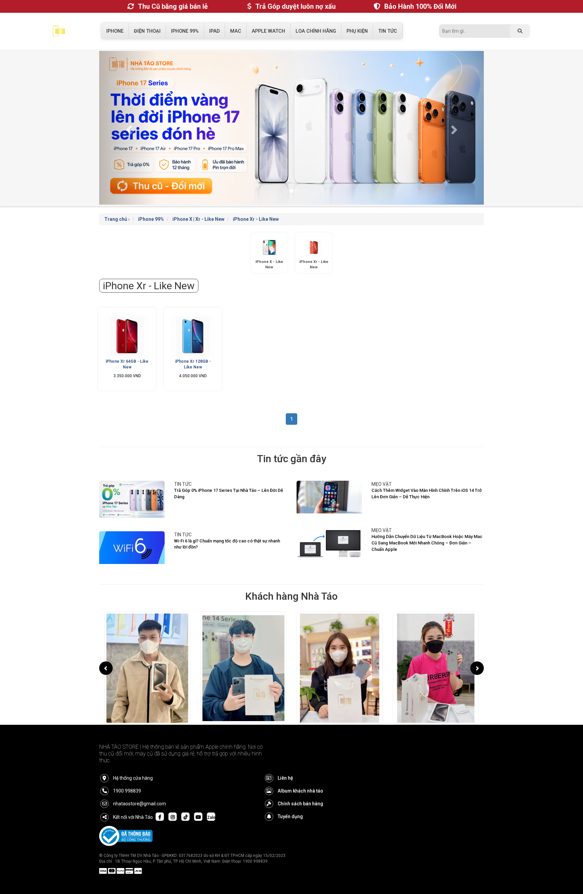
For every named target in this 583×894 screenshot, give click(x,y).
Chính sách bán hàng (300, 803)
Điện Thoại (147, 31)
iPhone (114, 31)
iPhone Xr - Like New (256, 219)
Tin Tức (387, 31)
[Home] (59, 32)
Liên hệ (285, 778)
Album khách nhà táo (300, 791)
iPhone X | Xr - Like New (198, 219)
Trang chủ (115, 219)
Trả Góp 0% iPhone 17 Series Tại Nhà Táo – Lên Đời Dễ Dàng (228, 493)
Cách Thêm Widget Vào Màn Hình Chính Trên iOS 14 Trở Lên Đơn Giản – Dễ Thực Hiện (426, 493)
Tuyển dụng (290, 816)
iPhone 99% (185, 31)
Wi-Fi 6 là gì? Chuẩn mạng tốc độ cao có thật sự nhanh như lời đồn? (227, 544)
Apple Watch (268, 31)
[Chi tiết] (127, 336)
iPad (214, 31)
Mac (235, 31)
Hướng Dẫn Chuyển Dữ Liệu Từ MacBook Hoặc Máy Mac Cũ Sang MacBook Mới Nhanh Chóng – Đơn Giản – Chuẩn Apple (426, 543)
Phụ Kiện (357, 31)
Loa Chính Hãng (316, 31)
